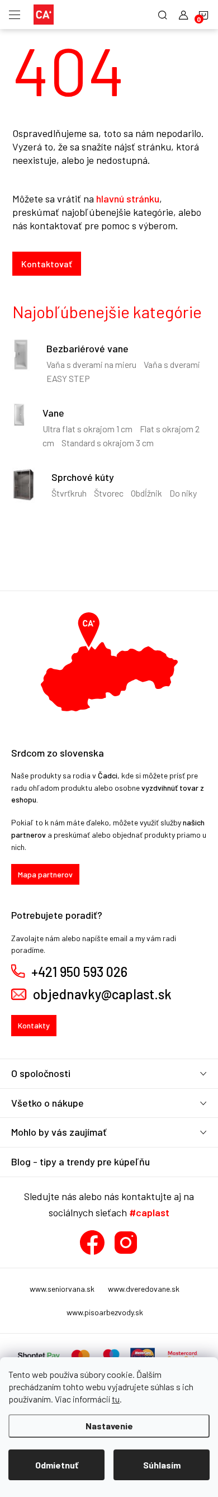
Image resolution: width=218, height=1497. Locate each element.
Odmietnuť (56, 1465)
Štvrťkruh (69, 493)
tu (116, 1399)
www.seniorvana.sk (62, 1288)
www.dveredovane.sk (143, 1288)
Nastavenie (109, 1425)
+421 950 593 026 (79, 972)
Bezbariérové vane (87, 348)
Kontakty (34, 1025)
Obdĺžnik (146, 493)
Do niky (183, 493)
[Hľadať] (163, 14)
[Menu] (14, 14)
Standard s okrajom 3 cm (107, 442)
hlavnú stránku (127, 198)
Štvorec (109, 493)
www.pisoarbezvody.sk (105, 1312)
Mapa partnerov (45, 874)
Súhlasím (162, 1465)
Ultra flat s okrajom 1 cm (87, 428)
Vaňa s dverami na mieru (91, 364)
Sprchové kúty (82, 477)
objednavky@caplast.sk (102, 994)
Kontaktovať (46, 263)
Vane (53, 413)
